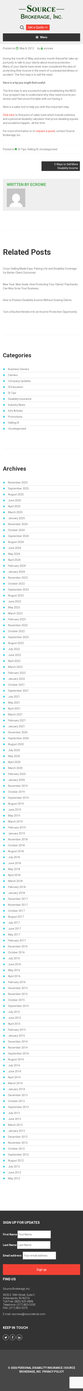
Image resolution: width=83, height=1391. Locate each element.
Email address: (12, 1255)
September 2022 (18, 637)
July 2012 (14, 1166)
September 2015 (18, 1005)
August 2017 (16, 916)
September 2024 (18, 536)
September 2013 (18, 1107)
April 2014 (14, 1077)
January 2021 (16, 726)
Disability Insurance (19, 398)
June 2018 (14, 863)
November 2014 (18, 1047)
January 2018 (16, 892)
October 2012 (16, 1148)
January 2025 (16, 518)
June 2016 (14, 964)
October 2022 (16, 631)
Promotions (15, 416)
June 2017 (14, 928)
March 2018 (15, 881)
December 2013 (18, 1095)
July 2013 (14, 1113)
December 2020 (18, 732)
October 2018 (16, 845)
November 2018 (18, 839)
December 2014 (18, 1041)
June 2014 (14, 1071)
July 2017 (14, 922)
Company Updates (19, 381)
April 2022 (14, 660)
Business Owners (18, 369)
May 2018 (14, 869)
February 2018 (17, 887)
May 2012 (14, 1178)
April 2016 (14, 976)
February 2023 (17, 619)
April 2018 (14, 875)
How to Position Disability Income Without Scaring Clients (37, 300)
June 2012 (14, 1172)
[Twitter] (6, 1337)
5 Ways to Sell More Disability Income (66, 166)
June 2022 (14, 655)
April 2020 (14, 762)
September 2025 (18, 488)
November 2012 (18, 1142)
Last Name (10, 1245)
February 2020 (17, 774)
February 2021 (17, 720)
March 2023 (15, 613)
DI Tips (22, 149)
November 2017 (18, 904)
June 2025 (14, 500)
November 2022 (18, 625)
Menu (43, 37)
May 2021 (14, 702)
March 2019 (15, 821)
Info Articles (15, 410)
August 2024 (16, 542)
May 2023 (14, 607)
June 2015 (14, 1017)
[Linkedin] (19, 1337)
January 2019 (16, 833)
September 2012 (18, 1154)
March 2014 (15, 1083)
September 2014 (18, 1053)
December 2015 (18, 988)
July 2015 (14, 1011)
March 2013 (15, 1124)
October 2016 (16, 952)
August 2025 (16, 494)
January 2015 (16, 1035)
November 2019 (18, 785)
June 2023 (14, 601)
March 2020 (15, 768)
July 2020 (14, 750)
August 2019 (16, 803)
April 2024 (14, 559)
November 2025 (18, 482)
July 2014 (14, 1065)
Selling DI (32, 149)
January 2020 (16, 779)
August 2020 (16, 744)
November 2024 (18, 524)
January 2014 (16, 1089)
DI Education (15, 387)
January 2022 (16, 678)
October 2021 (16, 684)
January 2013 (16, 1130)
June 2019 (14, 809)
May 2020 (14, 756)
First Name (10, 1234)
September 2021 (18, 690)
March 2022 (15, 666)
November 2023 (18, 577)
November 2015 (18, 994)
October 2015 (16, 1000)
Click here (9, 114)
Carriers (13, 375)
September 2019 (18, 797)
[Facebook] (12, 1337)
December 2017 (18, 898)
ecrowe (48, 48)
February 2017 (17, 940)
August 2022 (16, 643)
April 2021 (14, 708)
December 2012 (18, 1136)
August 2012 (16, 1160)
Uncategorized (48, 149)
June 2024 (14, 547)
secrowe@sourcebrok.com (28, 1314)
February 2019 (17, 827)
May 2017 (14, 934)
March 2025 (15, 512)
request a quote (45, 131)
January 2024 (16, 571)
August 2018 (16, 851)
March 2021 (15, 714)
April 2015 (14, 1023)
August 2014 (16, 1059)
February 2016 (17, 982)
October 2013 (16, 1101)
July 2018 (14, 857)
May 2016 (14, 970)
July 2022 (14, 649)
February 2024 (17, 565)
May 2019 (14, 815)
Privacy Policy (53, 1371)
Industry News (16, 404)
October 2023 (16, 583)
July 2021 (14, 696)
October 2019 (16, 791)
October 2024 (16, 530)
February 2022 (17, 672)
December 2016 (18, 946)
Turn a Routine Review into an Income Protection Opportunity (40, 311)
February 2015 (17, 1029)
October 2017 (16, 910)
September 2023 (18, 589)
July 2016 (14, 958)
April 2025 (14, 506)
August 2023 (16, 595)
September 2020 (18, 738)
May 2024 (14, 553)
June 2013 (14, 1118)
